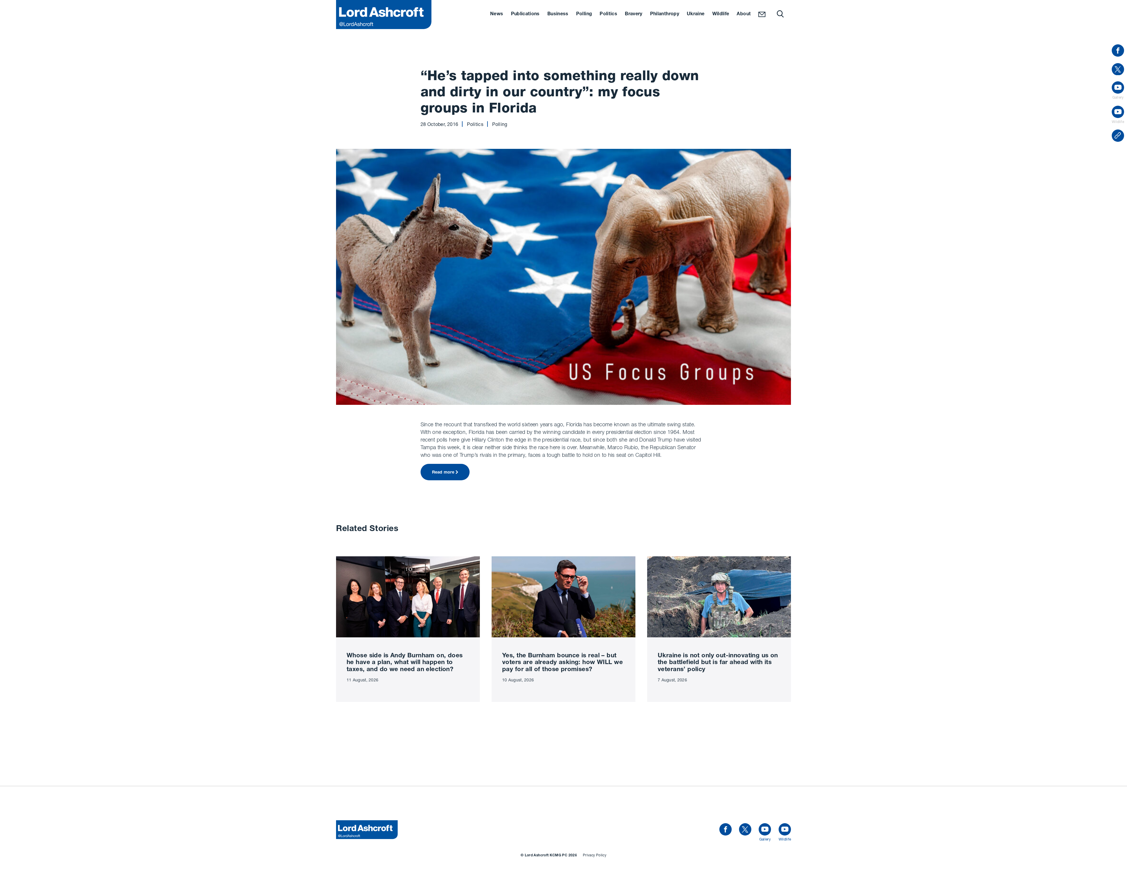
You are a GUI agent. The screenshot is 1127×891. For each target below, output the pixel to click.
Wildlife (720, 14)
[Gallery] (765, 829)
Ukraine (696, 14)
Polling (584, 14)
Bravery (633, 14)
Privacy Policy (594, 855)
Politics (608, 14)
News (496, 14)
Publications (525, 14)
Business (557, 14)
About (744, 14)
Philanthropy (664, 14)
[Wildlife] (785, 829)
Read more (443, 473)
